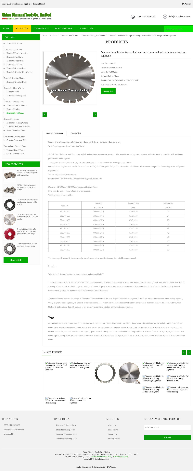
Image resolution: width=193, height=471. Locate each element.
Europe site (86, 467)
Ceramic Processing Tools (16, 140)
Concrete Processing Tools (14, 136)
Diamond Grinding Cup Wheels (19, 72)
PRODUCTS (22, 28)
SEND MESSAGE (63, 28)
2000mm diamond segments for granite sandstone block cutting (26, 187)
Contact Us (112, 434)
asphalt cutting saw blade (84, 323)
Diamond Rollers (13, 109)
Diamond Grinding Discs (16, 82)
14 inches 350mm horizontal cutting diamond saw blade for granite (27, 216)
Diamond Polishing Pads (16, 96)
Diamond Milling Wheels (14, 88)
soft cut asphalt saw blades (158, 327)
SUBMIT (167, 437)
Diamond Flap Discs (14, 65)
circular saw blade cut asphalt (156, 336)
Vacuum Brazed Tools (15, 150)
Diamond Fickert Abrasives (17, 53)
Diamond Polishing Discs (14, 102)
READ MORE (15, 260)
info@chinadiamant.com (180, 16)
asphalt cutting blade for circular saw (68, 336)
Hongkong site (99, 467)
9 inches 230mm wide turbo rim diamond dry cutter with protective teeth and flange (26, 231)
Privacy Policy (114, 439)
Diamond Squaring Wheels (17, 123)
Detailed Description (54, 133)
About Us (112, 425)
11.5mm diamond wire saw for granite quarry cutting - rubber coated (27, 202)
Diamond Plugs (12, 92)
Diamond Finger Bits (14, 61)
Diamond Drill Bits (14, 43)
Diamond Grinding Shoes (14, 78)
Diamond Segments (11, 119)
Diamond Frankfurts (14, 57)
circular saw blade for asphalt (111, 336)
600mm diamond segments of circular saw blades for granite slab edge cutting (27, 173)
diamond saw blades (103, 323)
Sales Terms (113, 430)
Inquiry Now (108, 91)
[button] (184, 352)
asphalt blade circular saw (137, 327)
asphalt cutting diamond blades (60, 323)
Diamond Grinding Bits (15, 68)
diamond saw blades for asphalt (77, 331)
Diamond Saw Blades (15, 113)
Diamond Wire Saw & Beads (18, 127)
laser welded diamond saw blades (145, 323)
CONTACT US (86, 28)
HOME (6, 28)
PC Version (186, 4)
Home (45, 35)
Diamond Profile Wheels (16, 105)
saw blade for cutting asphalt (129, 331)
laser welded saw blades (121, 323)
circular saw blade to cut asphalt (154, 331)
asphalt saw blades (89, 327)
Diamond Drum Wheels (13, 49)
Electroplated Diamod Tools (15, 146)
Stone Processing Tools (15, 130)
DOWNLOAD (41, 28)
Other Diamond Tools (15, 154)
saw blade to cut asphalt (133, 336)
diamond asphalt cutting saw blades (112, 327)
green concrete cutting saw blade (104, 331)
